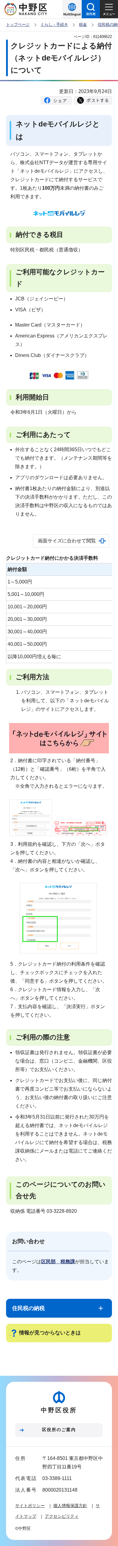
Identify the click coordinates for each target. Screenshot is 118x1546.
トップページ (18, 24)
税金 (83, 24)
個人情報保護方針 (70, 1505)
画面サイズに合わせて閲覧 (67, 540)
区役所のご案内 (59, 1429)
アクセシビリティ (62, 1516)
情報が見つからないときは (50, 1333)
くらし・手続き (54, 24)
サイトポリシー (30, 1505)
